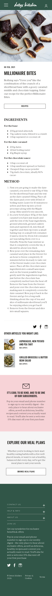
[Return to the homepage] (26, 5)
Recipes (24, 106)
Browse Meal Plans (26, 471)
